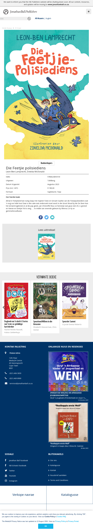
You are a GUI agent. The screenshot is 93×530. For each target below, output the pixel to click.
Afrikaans (39, 18)
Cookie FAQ (61, 517)
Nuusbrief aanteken (58, 475)
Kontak (53, 470)
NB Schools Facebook (17, 465)
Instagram (13, 481)
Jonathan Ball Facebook (18, 460)
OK (46, 526)
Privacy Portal (73, 521)
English (48, 18)
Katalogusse (55, 465)
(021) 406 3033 (15, 373)
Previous (3, 307)
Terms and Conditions (59, 480)
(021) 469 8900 (15, 378)
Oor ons (53, 460)
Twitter (12, 470)
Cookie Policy (50, 517)
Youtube (12, 476)
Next (86, 307)
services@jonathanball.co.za (21, 383)
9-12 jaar (18, 28)
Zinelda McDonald (35, 171)
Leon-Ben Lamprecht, (16, 171)
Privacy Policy (60, 521)
